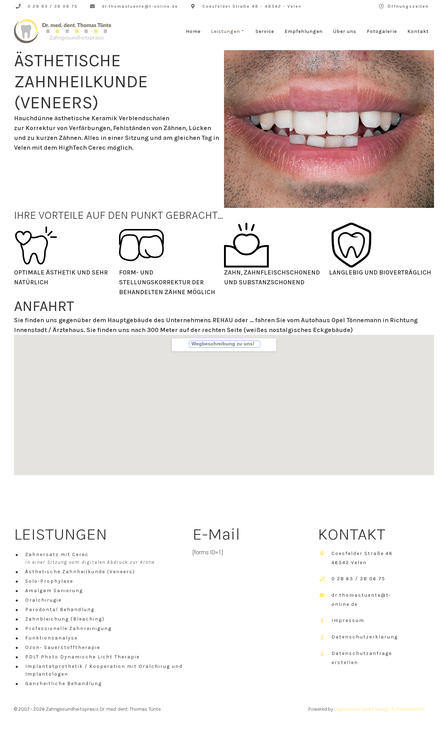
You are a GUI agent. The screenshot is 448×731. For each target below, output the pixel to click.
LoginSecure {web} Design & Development (379, 709)
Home (193, 31)
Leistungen (225, 31)
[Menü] (179, 345)
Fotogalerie (382, 31)
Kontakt (418, 31)
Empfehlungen (304, 31)
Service (264, 31)
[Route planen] (269, 344)
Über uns (344, 31)
